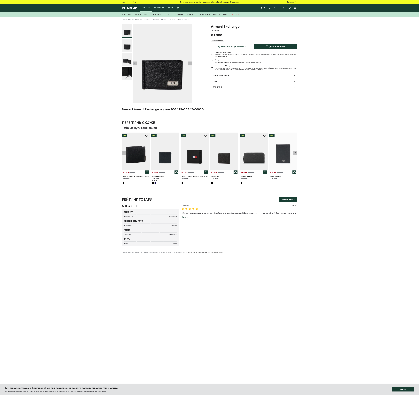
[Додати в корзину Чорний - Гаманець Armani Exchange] (176, 172)
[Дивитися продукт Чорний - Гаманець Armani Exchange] (165, 151)
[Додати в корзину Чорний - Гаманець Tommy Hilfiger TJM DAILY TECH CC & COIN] (206, 172)
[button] (135, 63)
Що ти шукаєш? (269, 8)
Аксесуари (156, 19)
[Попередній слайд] (135, 63)
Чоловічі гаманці (165, 252)
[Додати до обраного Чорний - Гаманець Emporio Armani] (264, 135)
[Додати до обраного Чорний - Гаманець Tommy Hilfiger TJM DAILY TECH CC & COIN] (205, 135)
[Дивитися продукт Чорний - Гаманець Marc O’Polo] (224, 151)
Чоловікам (147, 19)
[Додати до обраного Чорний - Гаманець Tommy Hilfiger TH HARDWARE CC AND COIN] (146, 135)
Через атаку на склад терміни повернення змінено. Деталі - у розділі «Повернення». (210, 2)
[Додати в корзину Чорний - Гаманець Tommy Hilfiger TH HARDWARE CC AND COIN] (147, 172)
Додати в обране (277, 46)
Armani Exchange (183, 19)
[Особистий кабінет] (283, 8)
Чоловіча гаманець (179, 252)
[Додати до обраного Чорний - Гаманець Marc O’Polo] (235, 135)
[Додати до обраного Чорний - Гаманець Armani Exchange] (176, 135)
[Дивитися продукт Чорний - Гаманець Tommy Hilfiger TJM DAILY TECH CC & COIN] (195, 151)
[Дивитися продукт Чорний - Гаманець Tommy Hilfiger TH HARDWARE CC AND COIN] (136, 151)
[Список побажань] (289, 8)
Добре (403, 389)
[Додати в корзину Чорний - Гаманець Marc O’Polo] (235, 172)
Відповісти (185, 217)
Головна (124, 19)
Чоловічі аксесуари (151, 252)
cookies (45, 388)
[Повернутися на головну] (129, 8)
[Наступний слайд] (190, 63)
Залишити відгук (288, 199)
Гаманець (173, 19)
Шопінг (131, 19)
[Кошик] (295, 8)
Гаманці (164, 19)
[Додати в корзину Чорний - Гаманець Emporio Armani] (265, 172)
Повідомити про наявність (233, 46)
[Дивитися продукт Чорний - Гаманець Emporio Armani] (254, 151)
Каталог (139, 19)
